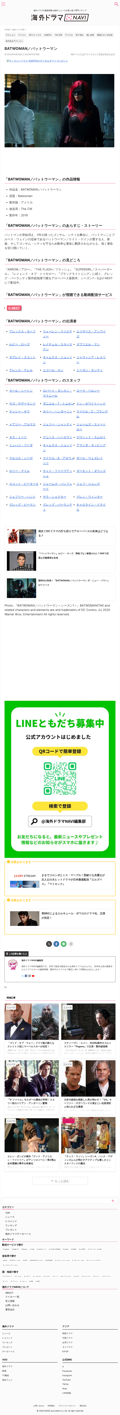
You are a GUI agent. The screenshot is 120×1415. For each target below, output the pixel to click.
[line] (64, 944)
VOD (4, 1359)
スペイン (97, 1276)
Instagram (67, 1375)
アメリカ (18, 1276)
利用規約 (51, 1406)
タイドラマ (67, 1347)
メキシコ (24, 1281)
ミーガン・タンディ (89, 370)
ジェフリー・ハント (22, 496)
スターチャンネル (79, 1260)
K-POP (65, 1351)
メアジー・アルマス (22, 424)
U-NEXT (14, 308)
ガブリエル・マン (88, 344)
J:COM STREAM (55, 1249)
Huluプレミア (42, 1249)
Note (64, 1388)
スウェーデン (87, 1276)
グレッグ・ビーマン (22, 504)
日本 (38, 1281)
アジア (65, 1326)
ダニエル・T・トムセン (58, 403)
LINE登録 (66, 1393)
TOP (7, 1212)
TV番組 (5, 1375)
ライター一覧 (12, 1296)
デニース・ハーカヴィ (57, 437)
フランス (14, 1281)
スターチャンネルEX (95, 1249)
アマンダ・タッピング (91, 445)
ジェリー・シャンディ (57, 424)
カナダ (77, 1276)
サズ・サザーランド (22, 403)
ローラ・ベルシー (88, 390)
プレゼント (11, 1229)
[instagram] (29, 976)
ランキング (11, 1225)
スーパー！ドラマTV (94, 1260)
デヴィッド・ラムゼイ (91, 437)
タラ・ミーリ (18, 437)
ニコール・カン (53, 370)
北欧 (31, 1281)
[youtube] (33, 976)
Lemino (66, 1249)
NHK (25, 1260)
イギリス (28, 1276)
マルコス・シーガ (21, 458)
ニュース (10, 1216)
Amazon (6, 1249)
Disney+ (25, 1249)
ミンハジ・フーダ (21, 445)
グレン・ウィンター (89, 496)
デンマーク (107, 1276)
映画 (4, 1371)
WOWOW (50, 1260)
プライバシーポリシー (67, 1406)
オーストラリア (66, 1276)
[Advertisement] (60, 659)
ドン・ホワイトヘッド (91, 403)
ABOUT (9, 1292)
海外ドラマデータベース (18, 1233)
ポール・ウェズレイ (89, 458)
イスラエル (37, 1276)
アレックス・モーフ (22, 331)
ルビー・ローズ (19, 344)
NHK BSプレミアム (37, 1260)
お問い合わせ (12, 1305)
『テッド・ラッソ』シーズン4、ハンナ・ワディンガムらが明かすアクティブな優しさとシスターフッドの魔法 (88, 1160)
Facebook (67, 1371)
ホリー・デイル (19, 471)
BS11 (5, 1260)
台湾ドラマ (67, 1342)
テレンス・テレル (21, 370)
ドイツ (6, 1281)
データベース (8, 1351)
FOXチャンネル (15, 1260)
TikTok (65, 1384)
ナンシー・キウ (19, 411)
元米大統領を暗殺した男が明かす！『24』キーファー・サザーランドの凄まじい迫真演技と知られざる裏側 (88, 1103)
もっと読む (62, 1181)
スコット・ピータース (23, 484)
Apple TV (16, 1249)
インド (56, 1276)
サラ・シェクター (54, 496)
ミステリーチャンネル (10, 1265)
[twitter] (49, 944)
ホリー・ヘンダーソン (57, 411)
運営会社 (10, 1309)
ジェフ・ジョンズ (88, 484)
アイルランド (8, 1276)
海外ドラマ (7, 1366)
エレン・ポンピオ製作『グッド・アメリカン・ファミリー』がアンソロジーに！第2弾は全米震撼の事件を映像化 (31, 1160)
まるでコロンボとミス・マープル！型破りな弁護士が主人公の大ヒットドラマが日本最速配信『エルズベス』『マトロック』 (73, 879)
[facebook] (56, 944)
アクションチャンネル (63, 1260)
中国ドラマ (67, 1338)
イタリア (47, 1276)
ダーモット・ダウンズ (91, 471)
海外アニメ (7, 1380)
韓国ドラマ (67, 1333)
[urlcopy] (71, 944)
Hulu (32, 1249)
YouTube (66, 1380)
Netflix (74, 1249)
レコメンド (11, 1221)
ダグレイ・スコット (22, 357)
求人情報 (10, 1301)
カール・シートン (21, 390)
